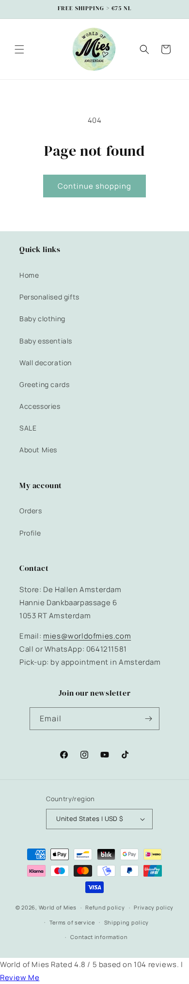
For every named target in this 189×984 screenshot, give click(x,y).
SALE (27, 427)
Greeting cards (44, 384)
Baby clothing (42, 318)
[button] (19, 49)
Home (29, 275)
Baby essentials (45, 340)
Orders (30, 510)
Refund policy (105, 907)
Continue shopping (94, 186)
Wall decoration (45, 362)
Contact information (98, 936)
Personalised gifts (49, 296)
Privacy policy (153, 907)
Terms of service (72, 922)
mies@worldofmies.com (87, 636)
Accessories (40, 406)
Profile (30, 532)
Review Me (19, 977)
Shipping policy (126, 922)
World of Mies (58, 907)
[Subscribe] (148, 718)
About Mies (38, 449)
